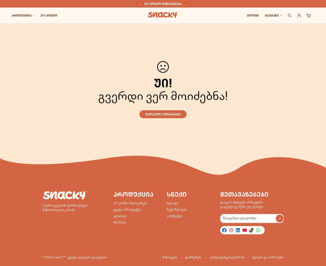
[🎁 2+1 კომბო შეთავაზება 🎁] (163, 4)
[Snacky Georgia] (163, 15)
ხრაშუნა (119, 222)
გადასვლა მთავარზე (163, 114)
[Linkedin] (238, 230)
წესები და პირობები (268, 257)
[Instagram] (231, 230)
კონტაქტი (175, 216)
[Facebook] (224, 230)
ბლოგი (253, 15)
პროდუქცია (22, 15)
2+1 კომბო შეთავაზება (130, 203)
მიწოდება (170, 257)
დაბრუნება (193, 257)
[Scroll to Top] (318, 245)
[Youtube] (244, 230)
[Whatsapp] (258, 230)
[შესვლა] (299, 15)
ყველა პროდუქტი (127, 210)
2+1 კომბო (49, 15)
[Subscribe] (279, 218)
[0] (308, 15)
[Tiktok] (251, 230)
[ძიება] (289, 15)
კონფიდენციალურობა (227, 257)
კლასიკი (120, 216)
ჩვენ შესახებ (176, 210)
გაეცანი (272, 15)
